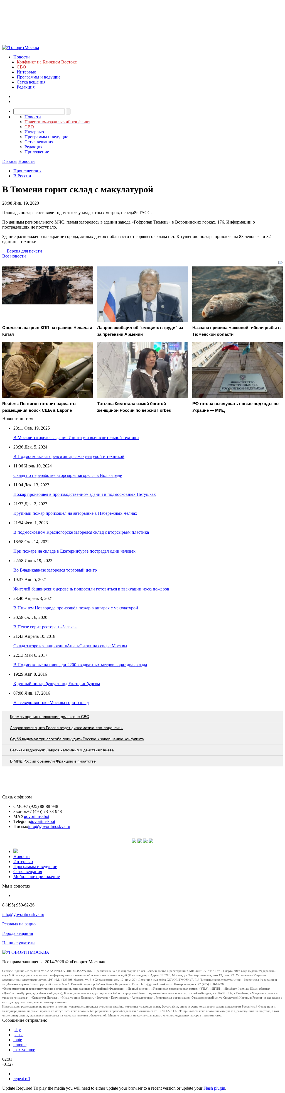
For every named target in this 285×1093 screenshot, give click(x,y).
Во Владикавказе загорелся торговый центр (55, 570)
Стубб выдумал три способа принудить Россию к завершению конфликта (77, 739)
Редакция (26, 87)
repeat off (21, 1078)
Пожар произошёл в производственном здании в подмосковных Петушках (84, 494)
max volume (24, 1049)
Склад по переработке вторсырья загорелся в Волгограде (67, 475)
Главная (9, 161)
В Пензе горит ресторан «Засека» (45, 626)
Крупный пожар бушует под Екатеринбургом (56, 683)
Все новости (14, 256)
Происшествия (27, 170)
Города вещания (17, 933)
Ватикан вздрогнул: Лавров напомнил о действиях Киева (62, 750)
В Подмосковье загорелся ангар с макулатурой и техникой (68, 456)
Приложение (36, 152)
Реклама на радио (19, 924)
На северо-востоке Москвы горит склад (51, 702)
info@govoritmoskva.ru (49, 826)
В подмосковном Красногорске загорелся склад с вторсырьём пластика (81, 532)
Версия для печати (24, 251)
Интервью (26, 72)
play (17, 1029)
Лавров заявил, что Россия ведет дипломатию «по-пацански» (66, 728)
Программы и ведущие (38, 77)
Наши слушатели (18, 942)
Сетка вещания (31, 82)
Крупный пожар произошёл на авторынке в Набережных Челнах (75, 513)
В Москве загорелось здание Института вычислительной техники (76, 437)
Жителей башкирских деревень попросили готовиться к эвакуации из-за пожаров (91, 589)
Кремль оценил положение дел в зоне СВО (49, 716)
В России (22, 175)
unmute (19, 1044)
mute (17, 1039)
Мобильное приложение (36, 876)
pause (18, 1034)
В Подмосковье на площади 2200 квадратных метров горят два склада (80, 664)
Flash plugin (214, 1088)
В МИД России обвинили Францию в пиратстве (53, 761)
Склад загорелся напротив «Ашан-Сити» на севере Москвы (70, 645)
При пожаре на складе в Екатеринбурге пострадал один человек (74, 551)
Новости (21, 57)
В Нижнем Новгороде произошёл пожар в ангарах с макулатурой (75, 608)
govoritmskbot (36, 816)
